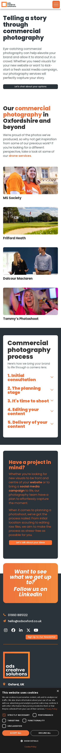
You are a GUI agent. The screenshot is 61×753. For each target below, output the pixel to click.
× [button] (58, 691)
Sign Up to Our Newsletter (42, 636)
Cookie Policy (30, 746)
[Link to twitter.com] (28, 630)
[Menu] (56, 4)
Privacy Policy (51, 709)
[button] (30, 741)
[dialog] (30, 720)
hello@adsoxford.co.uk (25, 621)
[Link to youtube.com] (36, 630)
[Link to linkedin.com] (21, 630)
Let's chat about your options (30, 86)
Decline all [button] (45, 733)
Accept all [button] (15, 733)
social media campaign (24, 488)
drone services (20, 156)
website (36, 482)
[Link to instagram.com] (5, 630)
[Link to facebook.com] (13, 630)
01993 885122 (18, 615)
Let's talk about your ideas (30, 542)
